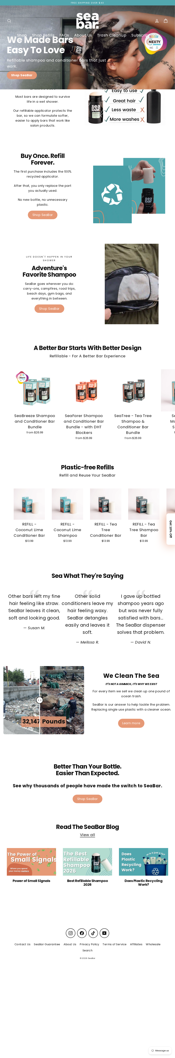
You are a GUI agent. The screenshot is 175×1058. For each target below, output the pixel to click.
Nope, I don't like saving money (127, 549)
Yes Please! (127, 536)
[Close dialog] (169, 5)
